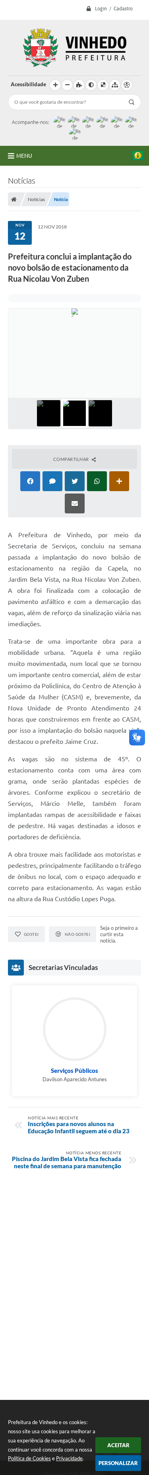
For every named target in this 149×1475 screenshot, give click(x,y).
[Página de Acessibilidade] (127, 85)
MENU (24, 156)
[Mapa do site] (115, 85)
